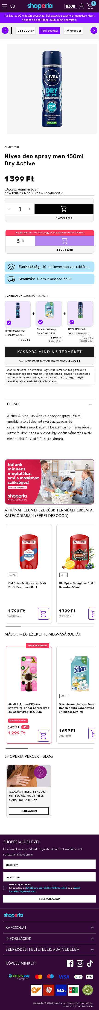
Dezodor (24, 30)
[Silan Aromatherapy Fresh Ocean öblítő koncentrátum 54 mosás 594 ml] (49, 310)
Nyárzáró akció (18, 720)
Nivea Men (12, 146)
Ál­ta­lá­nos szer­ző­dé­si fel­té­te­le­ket (46, 888)
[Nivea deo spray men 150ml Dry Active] (18, 310)
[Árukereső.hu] (86, 990)
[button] (5, 30)
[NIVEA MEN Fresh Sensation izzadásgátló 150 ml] (80, 310)
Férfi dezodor (49, 30)
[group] (29, 793)
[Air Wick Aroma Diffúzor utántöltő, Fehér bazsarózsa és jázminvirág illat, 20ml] (28, 673)
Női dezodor (73, 30)
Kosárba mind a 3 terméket (49, 352)
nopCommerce (85, 1006)
